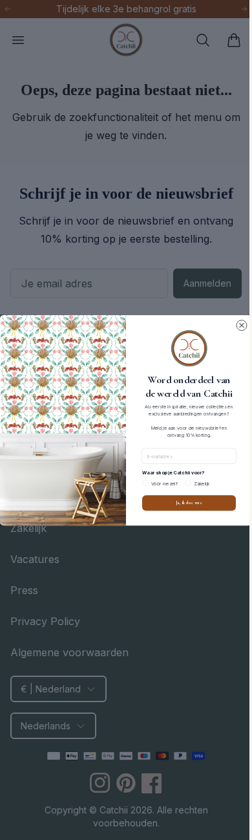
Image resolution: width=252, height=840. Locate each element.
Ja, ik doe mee (184, 502)
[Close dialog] (237, 325)
